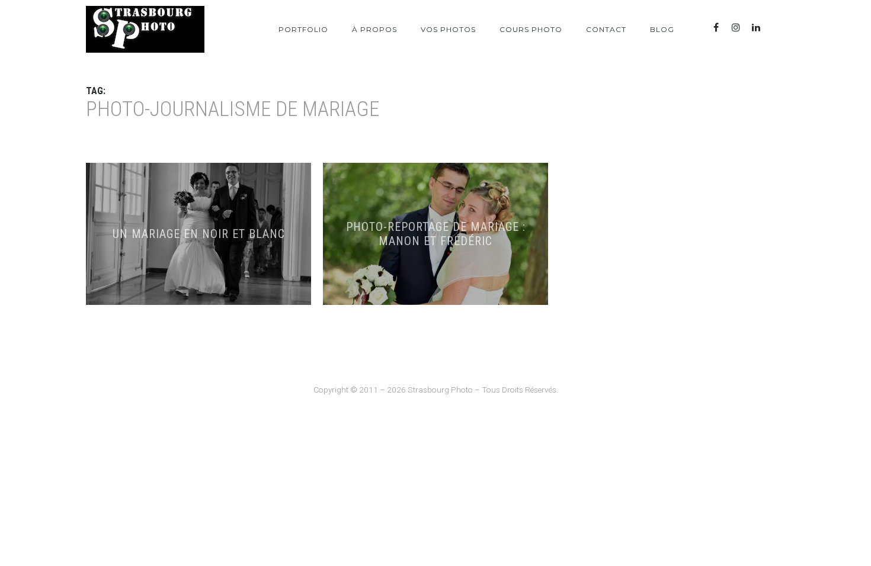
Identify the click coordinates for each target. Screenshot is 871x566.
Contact (606, 29)
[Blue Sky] (776, 27)
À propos (374, 29)
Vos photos (448, 29)
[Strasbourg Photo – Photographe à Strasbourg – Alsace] (145, 29)
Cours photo (530, 29)
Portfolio (303, 29)
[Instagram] (736, 27)
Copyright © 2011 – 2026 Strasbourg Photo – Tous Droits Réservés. (435, 389)
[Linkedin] (756, 27)
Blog (662, 29)
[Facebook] (716, 27)
